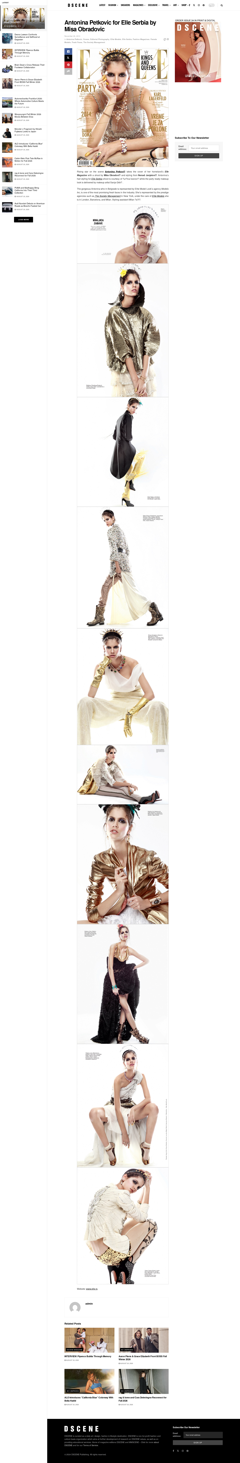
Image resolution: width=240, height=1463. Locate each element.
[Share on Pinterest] (68, 64)
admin (89, 1303)
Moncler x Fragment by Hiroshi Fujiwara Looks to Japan (28, 130)
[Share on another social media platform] (68, 71)
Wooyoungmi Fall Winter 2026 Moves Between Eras (28, 115)
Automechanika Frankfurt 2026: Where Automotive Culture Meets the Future (29, 101)
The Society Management (94, 42)
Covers (86, 39)
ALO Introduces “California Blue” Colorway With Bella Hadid (29, 144)
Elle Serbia (127, 39)
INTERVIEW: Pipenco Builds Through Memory (27, 51)
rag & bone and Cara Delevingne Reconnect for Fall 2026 (29, 174)
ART (175, 5)
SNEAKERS (125, 5)
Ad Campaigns (127, 1350)
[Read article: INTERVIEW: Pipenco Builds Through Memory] (89, 1340)
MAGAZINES (138, 5)
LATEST (102, 5)
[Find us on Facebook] (189, 5)
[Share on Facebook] (68, 51)
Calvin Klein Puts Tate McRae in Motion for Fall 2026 (29, 159)
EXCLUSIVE (153, 5)
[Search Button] (222, 5)
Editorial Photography (99, 39)
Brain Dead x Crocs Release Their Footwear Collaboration (30, 66)
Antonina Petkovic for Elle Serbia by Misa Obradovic (22, 20)
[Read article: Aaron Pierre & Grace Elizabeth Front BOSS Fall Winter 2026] (144, 1340)
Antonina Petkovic (74, 39)
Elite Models (115, 39)
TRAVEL (165, 5)
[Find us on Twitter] (194, 5)
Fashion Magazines (141, 39)
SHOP (184, 5)
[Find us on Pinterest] (204, 5)
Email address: (182, 147)
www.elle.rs (92, 1288)
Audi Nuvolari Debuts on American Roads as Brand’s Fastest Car (30, 204)
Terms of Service (90, 1445)
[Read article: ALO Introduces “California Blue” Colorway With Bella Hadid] (89, 1381)
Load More (23, 220)
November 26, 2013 (72, 36)
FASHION (112, 5)
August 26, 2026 (72, 1360)
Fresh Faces (77, 42)
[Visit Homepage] (77, 5)
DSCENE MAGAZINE (74, 1350)
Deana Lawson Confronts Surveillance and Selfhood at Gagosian (27, 37)
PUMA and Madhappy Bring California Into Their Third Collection (27, 190)
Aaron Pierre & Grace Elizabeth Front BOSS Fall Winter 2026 (28, 80)
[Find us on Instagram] (199, 5)
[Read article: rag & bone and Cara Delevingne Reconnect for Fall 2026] (144, 1381)
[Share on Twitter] (68, 58)
